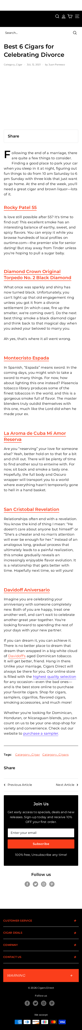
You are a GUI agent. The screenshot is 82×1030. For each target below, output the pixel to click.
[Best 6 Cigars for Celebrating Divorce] (41, 100)
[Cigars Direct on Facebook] (27, 884)
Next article (65, 785)
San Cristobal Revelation (31, 509)
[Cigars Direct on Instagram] (43, 884)
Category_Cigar (13, 64)
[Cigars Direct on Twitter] (35, 884)
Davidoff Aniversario (27, 590)
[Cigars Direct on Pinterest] (52, 884)
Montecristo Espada (26, 358)
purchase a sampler (40, 733)
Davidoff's (17, 656)
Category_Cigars (55, 754)
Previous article (20, 785)
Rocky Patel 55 (20, 207)
